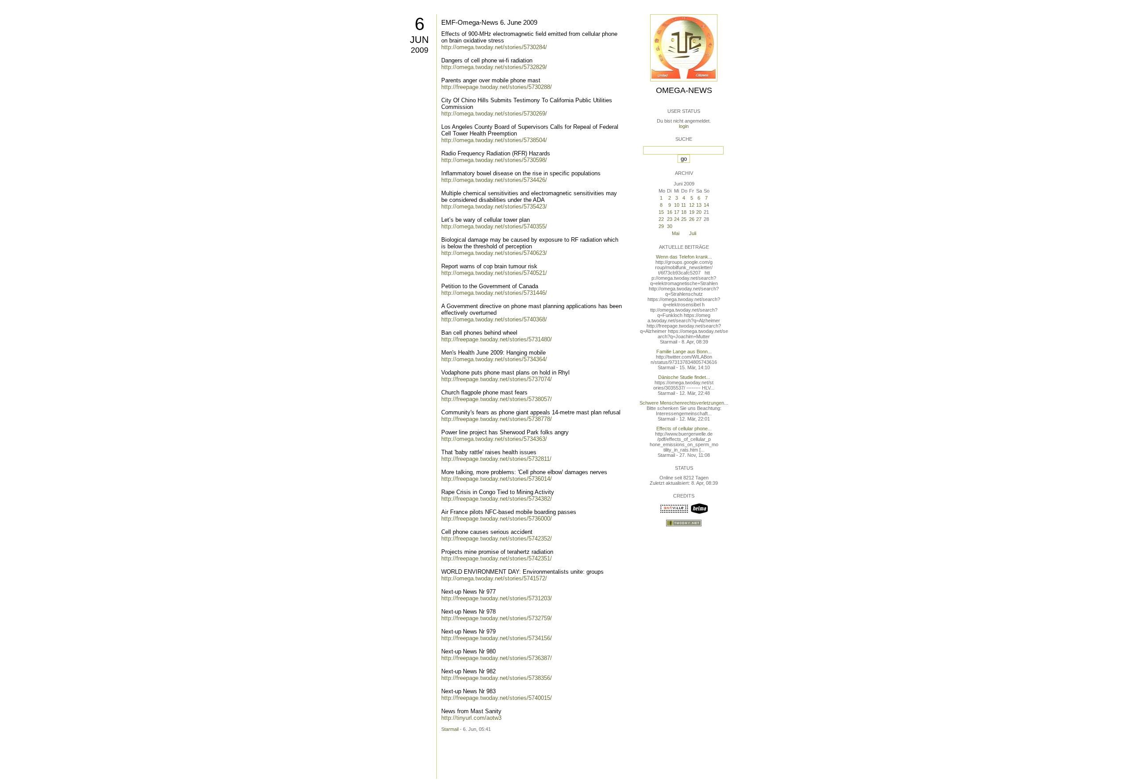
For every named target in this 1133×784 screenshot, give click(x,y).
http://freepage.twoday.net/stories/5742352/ (496, 538)
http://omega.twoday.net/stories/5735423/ (494, 206)
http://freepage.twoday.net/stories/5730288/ (496, 87)
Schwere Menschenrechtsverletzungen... (684, 403)
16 (669, 212)
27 (698, 219)
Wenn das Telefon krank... (684, 256)
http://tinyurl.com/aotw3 (471, 717)
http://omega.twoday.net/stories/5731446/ (494, 293)
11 (683, 205)
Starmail (450, 729)
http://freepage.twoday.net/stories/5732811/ (496, 459)
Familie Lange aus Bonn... (684, 351)
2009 (419, 50)
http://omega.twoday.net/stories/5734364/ (494, 359)
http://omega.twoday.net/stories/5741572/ (494, 578)
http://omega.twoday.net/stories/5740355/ (494, 226)
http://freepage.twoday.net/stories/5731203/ (496, 598)
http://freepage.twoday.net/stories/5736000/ (496, 518)
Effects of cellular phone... (684, 428)
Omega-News (684, 90)
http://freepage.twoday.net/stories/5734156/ (496, 638)
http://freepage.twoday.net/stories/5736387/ (496, 658)
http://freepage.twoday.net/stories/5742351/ (496, 558)
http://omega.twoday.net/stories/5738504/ (494, 140)
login (684, 126)
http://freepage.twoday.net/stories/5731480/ (496, 339)
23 (669, 219)
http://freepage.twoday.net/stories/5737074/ (496, 379)
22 (661, 219)
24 (676, 219)
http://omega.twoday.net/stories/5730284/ (494, 47)
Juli (692, 233)
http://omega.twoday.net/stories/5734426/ (494, 180)
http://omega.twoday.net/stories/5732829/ (494, 67)
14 (706, 205)
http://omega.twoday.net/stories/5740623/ (494, 253)
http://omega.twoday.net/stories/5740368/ (494, 319)
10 (676, 205)
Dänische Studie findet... (684, 377)
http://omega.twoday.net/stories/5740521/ (494, 273)
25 (683, 219)
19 (691, 212)
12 (691, 205)
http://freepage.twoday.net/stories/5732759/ (496, 618)
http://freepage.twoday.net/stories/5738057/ (496, 399)
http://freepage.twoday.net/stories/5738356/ (496, 678)
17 (676, 212)
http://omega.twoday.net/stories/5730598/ (494, 160)
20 (698, 212)
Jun (419, 39)
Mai (675, 233)
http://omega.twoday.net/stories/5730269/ (494, 113)
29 (661, 226)
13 (698, 205)
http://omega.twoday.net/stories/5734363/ (494, 439)
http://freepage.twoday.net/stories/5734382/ (496, 498)
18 (683, 212)
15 (661, 212)
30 (669, 226)
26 (691, 219)
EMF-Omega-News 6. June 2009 (489, 22)
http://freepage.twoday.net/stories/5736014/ (496, 478)
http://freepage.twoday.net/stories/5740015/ (496, 698)
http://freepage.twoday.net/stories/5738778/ (496, 419)
